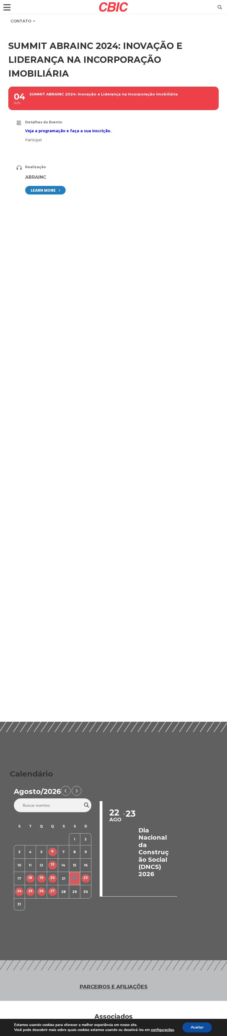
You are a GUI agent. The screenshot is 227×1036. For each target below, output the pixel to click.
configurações (162, 1029)
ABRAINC (35, 177)
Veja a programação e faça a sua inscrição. (68, 130)
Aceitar (197, 1027)
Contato (21, 21)
